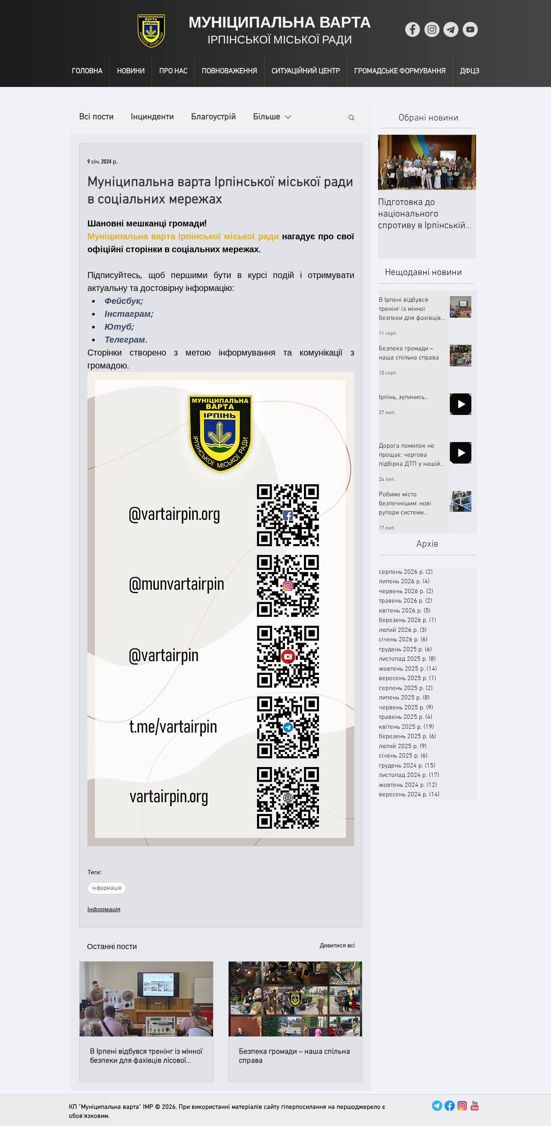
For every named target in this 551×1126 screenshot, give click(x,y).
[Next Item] (462, 162)
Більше (266, 117)
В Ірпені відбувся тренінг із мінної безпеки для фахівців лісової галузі (146, 1056)
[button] (351, 117)
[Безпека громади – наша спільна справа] (295, 999)
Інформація (104, 909)
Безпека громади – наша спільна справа (294, 1056)
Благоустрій (213, 117)
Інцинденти (152, 117)
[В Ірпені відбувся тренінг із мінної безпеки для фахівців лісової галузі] (146, 999)
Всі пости (96, 117)
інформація (106, 888)
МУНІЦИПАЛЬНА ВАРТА (280, 22)
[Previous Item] (392, 162)
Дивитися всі (337, 945)
